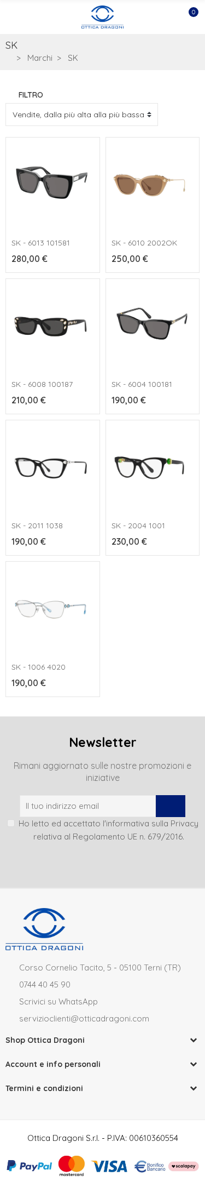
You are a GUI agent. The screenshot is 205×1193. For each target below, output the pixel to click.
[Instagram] (93, 861)
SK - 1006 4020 (38, 667)
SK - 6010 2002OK (144, 243)
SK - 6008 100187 (42, 384)
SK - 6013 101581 (40, 243)
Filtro (31, 95)
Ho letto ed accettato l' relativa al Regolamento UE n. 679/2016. (108, 830)
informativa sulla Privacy (152, 823)
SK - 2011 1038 (37, 525)
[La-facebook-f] (113, 861)
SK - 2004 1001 (138, 525)
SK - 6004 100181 (142, 384)
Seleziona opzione (153, 563)
